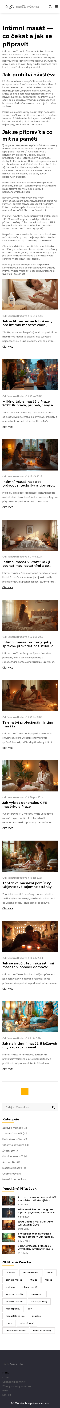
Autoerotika (11, 1162)
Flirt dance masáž (14, 1156)
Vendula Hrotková (17, 316)
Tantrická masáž (14, 1133)
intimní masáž (30, 1287)
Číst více (7, 347)
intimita (33, 1279)
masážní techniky (42, 1330)
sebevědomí (26, 1323)
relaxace (10, 1272)
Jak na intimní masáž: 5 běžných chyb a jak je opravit (29, 1045)
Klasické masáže (14, 1168)
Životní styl (10, 1150)
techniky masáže (14, 1301)
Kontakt (6, 1394)
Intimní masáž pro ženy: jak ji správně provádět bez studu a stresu (27, 644)
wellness (10, 1287)
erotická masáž (14, 1279)
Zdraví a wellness (15, 1128)
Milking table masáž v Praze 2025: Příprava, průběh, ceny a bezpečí (27, 403)
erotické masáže (14, 1294)
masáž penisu (13, 1308)
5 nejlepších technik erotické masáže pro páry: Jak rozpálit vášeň (35, 1235)
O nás (5, 1377)
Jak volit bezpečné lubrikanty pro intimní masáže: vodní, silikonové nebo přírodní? (27, 323)
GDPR (5, 1390)
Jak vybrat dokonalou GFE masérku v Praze (24, 804)
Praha (50, 1272)
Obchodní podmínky (13, 1381)
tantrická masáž (31, 1272)
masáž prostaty (39, 1301)
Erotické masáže (14, 1139)
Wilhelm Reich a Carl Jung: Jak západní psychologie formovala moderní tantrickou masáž (37, 1211)
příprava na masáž (16, 1330)
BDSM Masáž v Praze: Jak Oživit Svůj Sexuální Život (35, 1223)
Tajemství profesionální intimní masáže (28, 724)
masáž (48, 1279)
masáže (36, 1315)
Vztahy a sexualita (15, 1145)
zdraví (9, 1323)
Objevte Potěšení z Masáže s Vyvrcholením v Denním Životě (35, 1247)
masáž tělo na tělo (15, 1315)
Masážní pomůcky (14, 1179)
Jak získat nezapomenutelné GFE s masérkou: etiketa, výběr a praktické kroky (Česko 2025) (37, 1199)
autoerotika (37, 1294)
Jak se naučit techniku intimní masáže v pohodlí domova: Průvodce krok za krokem (28, 965)
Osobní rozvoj (12, 1173)
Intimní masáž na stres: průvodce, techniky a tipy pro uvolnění (27, 483)
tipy (30, 1308)
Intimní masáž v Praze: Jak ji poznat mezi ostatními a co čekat (26, 564)
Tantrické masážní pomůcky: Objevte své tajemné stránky (27, 885)
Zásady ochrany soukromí (16, 1386)
